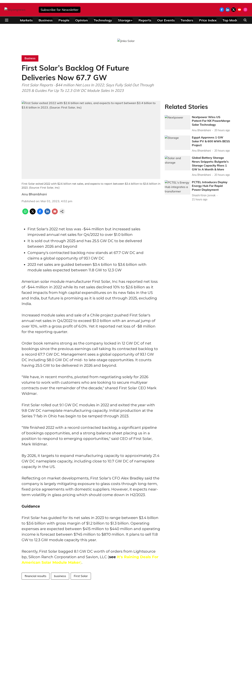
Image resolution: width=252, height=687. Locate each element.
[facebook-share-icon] (40, 213)
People (63, 20)
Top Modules (232, 20)
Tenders (187, 20)
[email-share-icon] (55, 213)
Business (46, 20)
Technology (103, 20)
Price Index (208, 20)
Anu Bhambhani (34, 194)
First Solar (81, 576)
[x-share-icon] (33, 213)
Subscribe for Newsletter (60, 10)
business (60, 576)
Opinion (81, 20)
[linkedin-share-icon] (47, 213)
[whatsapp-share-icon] (25, 213)
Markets (26, 20)
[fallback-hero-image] (177, 122)
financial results (35, 576)
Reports (145, 20)
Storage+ (125, 20)
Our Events (166, 20)
